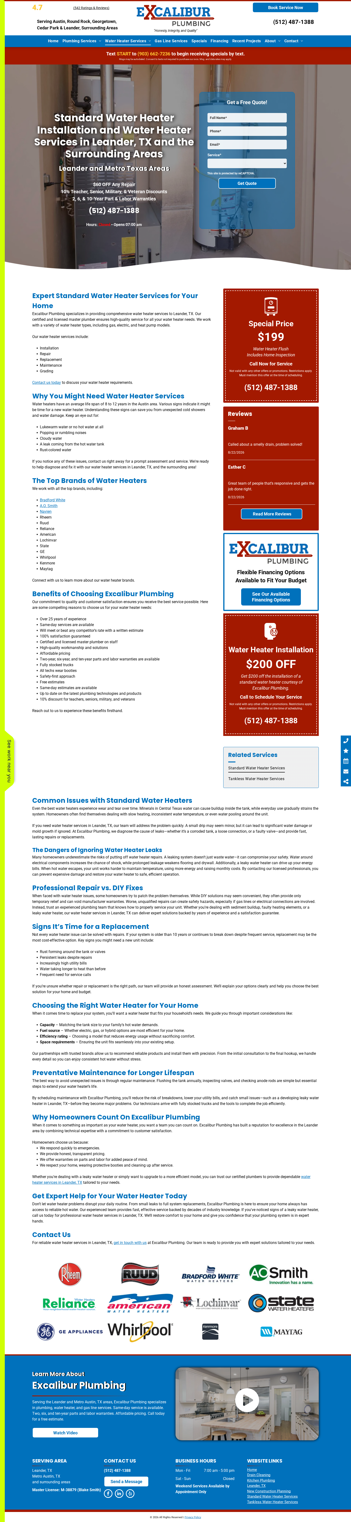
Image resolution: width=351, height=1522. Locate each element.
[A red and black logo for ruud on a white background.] (140, 1274)
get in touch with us (130, 1242)
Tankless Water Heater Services (272, 1502)
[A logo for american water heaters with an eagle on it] (140, 1303)
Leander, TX (256, 1486)
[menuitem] (53, 41)
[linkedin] (119, 1494)
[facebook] (108, 1494)
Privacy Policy (193, 1517)
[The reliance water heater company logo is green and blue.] (70, 1303)
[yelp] (130, 1494)
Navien (46, 511)
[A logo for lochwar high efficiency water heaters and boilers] (211, 1303)
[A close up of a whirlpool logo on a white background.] (140, 1332)
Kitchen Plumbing (261, 1480)
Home (252, 1470)
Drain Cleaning (258, 1475)
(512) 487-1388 (293, 22)
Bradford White (52, 500)
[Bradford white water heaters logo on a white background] (211, 1274)
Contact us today (46, 382)
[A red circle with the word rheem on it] (70, 1274)
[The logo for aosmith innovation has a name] (281, 1274)
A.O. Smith (49, 506)
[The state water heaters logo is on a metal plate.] (281, 1303)
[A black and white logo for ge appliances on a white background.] (70, 1332)
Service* (214, 155)
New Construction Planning (269, 1491)
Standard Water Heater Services (272, 1496)
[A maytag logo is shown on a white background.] (281, 1332)
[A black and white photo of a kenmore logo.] (211, 1332)
